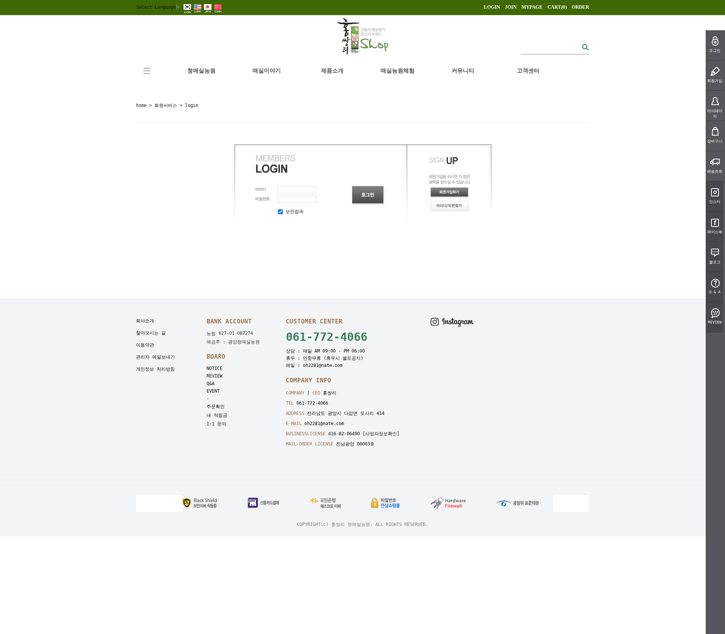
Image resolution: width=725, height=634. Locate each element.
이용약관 (145, 345)
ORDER (580, 7)
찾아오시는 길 (151, 333)
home (141, 105)
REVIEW (214, 376)
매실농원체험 (398, 70)
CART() (557, 7)
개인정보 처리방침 (155, 369)
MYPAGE (532, 7)
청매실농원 (201, 70)
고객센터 (528, 70)
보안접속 (293, 211)
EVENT (213, 391)
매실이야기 (267, 70)
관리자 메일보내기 (155, 357)
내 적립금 (217, 415)
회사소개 (145, 320)
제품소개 (332, 70)
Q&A (210, 383)
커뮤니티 (463, 70)
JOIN (511, 7)
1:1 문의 (216, 424)
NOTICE (214, 368)
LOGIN (492, 7)
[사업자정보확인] (381, 433)
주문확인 (216, 406)
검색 (585, 47)
